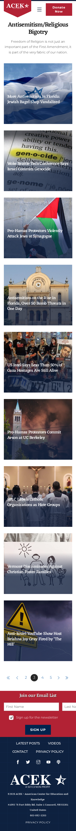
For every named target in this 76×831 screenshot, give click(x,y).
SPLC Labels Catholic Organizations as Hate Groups (33, 502)
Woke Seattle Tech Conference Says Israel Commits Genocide (37, 166)
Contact (20, 752)
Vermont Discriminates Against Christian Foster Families (34, 569)
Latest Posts (28, 743)
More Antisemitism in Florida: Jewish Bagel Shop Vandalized (33, 99)
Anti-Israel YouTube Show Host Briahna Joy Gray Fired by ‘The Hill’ (34, 639)
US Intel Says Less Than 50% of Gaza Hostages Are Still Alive (34, 368)
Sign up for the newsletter (37, 717)
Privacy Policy (50, 752)
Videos (54, 743)
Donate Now (58, 9)
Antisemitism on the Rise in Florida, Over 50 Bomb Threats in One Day (36, 303)
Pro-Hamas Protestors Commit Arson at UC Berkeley (34, 435)
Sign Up (38, 730)
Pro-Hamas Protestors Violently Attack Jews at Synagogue (35, 233)
